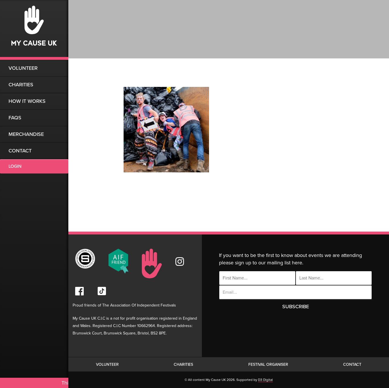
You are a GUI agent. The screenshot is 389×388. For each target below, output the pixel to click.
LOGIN (15, 166)
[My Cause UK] (34, 30)
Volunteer (23, 68)
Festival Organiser (268, 364)
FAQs (15, 118)
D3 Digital (265, 380)
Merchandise (26, 134)
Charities (21, 84)
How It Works (27, 101)
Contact (20, 151)
